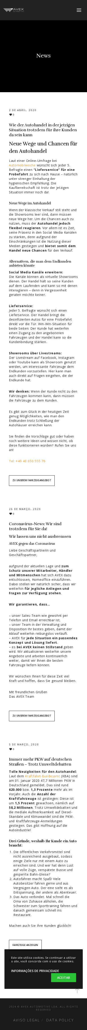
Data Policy (60, 1020)
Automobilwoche (22, 165)
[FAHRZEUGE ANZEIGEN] (25, 941)
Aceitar (63, 977)
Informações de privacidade (35, 971)
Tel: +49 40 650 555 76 (27, 461)
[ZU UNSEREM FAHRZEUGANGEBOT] (32, 477)
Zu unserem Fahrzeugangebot (31, 480)
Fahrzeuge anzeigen (25, 945)
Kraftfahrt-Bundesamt (42, 776)
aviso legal (26, 1020)
